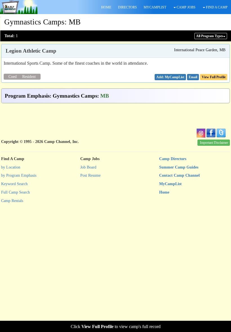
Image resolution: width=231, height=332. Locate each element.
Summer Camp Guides (178, 167)
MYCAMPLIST (155, 7)
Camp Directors (172, 159)
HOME (106, 7)
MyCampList (170, 184)
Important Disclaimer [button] (214, 143)
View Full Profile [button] (214, 77)
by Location (10, 167)
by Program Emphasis (18, 175)
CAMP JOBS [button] (186, 7)
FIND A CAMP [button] (216, 7)
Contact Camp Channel (179, 175)
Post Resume (90, 175)
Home (164, 192)
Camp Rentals (12, 201)
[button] (193, 77)
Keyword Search (14, 184)
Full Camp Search (15, 192)
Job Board (88, 167)
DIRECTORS (127, 7)
